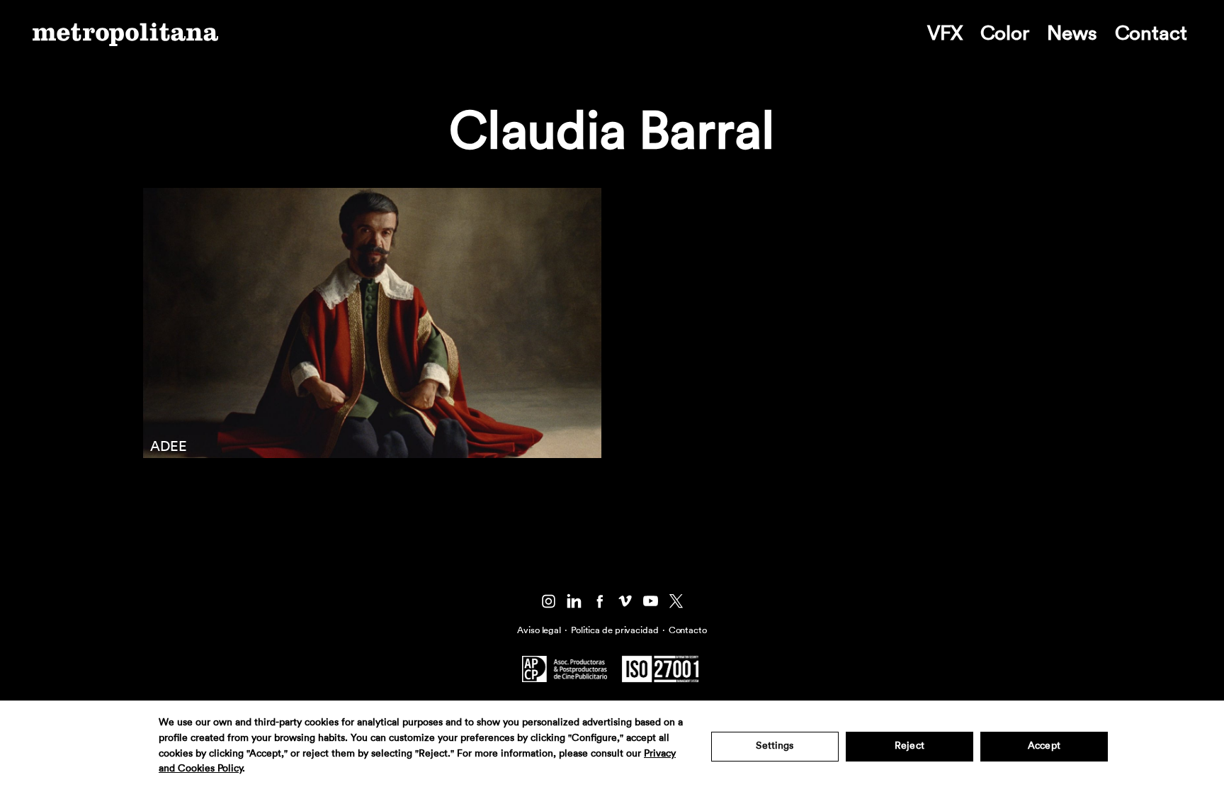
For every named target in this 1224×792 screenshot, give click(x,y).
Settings (774, 746)
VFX (945, 33)
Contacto (688, 630)
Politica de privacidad (615, 630)
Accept (1044, 746)
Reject (909, 746)
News (1072, 33)
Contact (1151, 33)
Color (1004, 33)
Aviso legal (539, 630)
